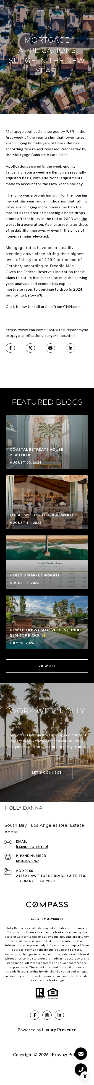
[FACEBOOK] (34, 1015)
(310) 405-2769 (27, 861)
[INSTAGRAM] (47, 1015)
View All (47, 666)
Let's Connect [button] (47, 772)
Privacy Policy (66, 1054)
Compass (13, 932)
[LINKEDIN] (59, 1015)
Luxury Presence (59, 1029)
